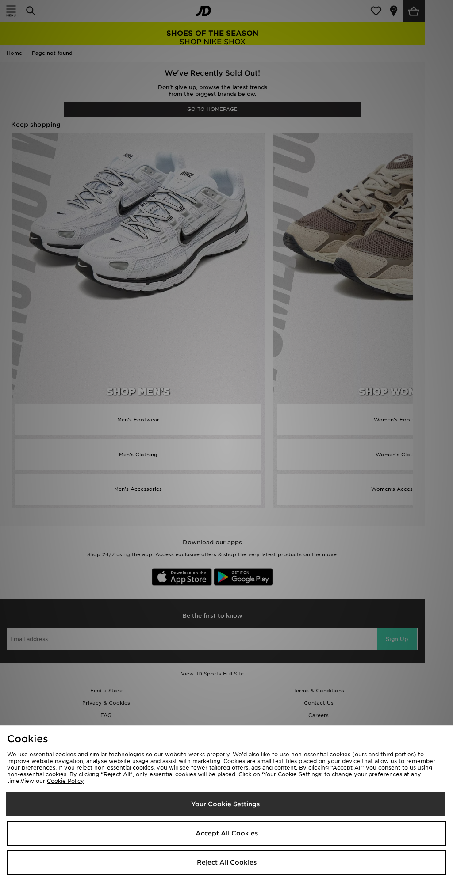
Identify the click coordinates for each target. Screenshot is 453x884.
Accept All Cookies (227, 833)
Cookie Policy (65, 781)
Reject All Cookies (227, 862)
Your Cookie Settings (225, 804)
